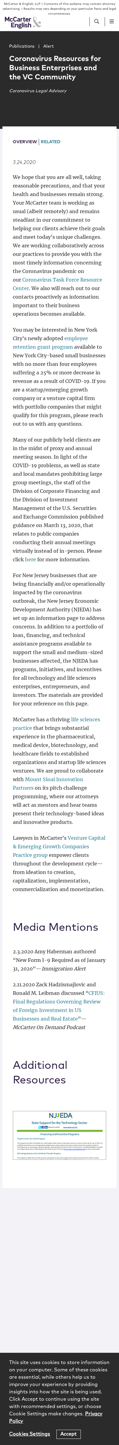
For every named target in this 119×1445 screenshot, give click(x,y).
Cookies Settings (29, 1434)
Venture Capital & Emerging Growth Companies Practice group (59, 846)
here (30, 559)
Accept (68, 1434)
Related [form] (50, 142)
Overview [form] (25, 142)
